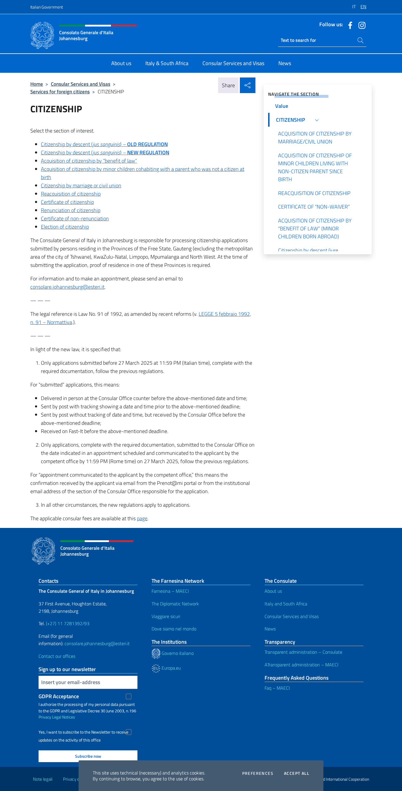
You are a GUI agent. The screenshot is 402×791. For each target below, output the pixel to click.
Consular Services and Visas (80, 83)
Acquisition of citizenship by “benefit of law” (89, 161)
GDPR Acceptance (59, 696)
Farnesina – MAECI (170, 591)
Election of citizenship (65, 227)
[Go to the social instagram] (360, 24)
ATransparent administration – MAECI (301, 664)
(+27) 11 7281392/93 (67, 623)
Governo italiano (177, 653)
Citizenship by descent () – (104, 144)
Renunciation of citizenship (70, 210)
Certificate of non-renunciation (75, 218)
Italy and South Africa (286, 603)
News (270, 628)
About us (273, 591)
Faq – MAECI (277, 687)
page (142, 518)
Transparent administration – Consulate (303, 651)
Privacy (45, 717)
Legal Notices (63, 717)
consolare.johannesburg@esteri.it (97, 643)
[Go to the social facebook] (349, 24)
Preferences (257, 773)
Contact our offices (57, 656)
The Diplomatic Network (175, 603)
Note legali (42, 779)
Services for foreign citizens (60, 91)
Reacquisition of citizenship (71, 194)
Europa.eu (170, 667)
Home (36, 83)
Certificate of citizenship (67, 202)
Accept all (296, 773)
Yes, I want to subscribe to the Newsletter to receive (83, 732)
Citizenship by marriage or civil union (81, 185)
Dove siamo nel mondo (174, 628)
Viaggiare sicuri (166, 616)
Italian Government (46, 7)
